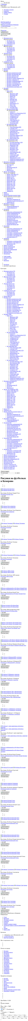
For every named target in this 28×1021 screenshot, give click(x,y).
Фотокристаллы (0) (12, 385)
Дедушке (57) (13, 324)
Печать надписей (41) (9, 457)
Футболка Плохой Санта (7, 806)
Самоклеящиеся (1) (12, 421)
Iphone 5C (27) (10, 403)
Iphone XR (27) (11, 395)
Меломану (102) (14, 368)
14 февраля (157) (14, 338)
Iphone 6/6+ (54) (11, 400)
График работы (8, 12)
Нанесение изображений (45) (11, 459)
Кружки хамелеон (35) (13, 301)
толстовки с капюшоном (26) (14, 443)
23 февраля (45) (14, 339)
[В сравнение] (4, 485)
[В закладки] (4, 486)
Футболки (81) (7, 422)
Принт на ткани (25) (9, 468)
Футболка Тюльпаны (6, 559)
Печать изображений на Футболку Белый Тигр (13, 593)
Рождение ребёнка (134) (16, 356)
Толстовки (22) (11, 279)
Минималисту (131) (15, 377)
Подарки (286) (7, 314)
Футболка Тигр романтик (7, 511)
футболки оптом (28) (12, 432)
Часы (5, 981)
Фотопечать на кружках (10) (14, 313)
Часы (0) (9, 384)
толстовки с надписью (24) (14, 445)
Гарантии (6, 11)
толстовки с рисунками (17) (14, 446)
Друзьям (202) (13, 331)
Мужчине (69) (13, 318)
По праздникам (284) (12, 332)
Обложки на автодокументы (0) (15, 416)
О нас (5, 259)
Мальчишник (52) (14, 353)
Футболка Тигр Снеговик (7, 906)
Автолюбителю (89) (15, 371)
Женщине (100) (14, 317)
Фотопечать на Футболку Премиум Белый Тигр (13, 645)
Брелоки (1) (10, 413)
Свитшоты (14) (11, 275)
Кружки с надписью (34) (13, 308)
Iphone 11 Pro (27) (11, 392)
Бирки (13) (6, 409)
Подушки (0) (10, 382)
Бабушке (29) (13, 322)
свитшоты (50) (7, 449)
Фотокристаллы (8, 982)
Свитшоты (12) (11, 288)
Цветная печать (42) (9, 461)
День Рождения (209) (15, 347)
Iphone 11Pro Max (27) (12, 390)
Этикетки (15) (7, 410)
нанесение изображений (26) (14, 424)
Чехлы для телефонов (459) (11, 389)
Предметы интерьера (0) (10, 381)
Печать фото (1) (8, 296)
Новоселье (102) (14, 357)
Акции (5, 928)
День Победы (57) (14, 342)
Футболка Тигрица (6, 543)
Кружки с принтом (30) (13, 311)
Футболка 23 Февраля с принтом (9, 680)
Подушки (6, 980)
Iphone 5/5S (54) (11, 402)
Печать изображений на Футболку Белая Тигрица (14, 755)
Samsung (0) (10, 407)
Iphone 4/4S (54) (11, 404)
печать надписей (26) (12, 442)
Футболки (6, 264)
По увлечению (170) (12, 360)
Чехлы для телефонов (9, 987)
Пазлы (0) (9, 386)
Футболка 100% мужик (7, 576)
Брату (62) (12, 328)
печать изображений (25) (13, 425)
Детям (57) (13, 325)
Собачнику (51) (14, 365)
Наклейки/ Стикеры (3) (10, 418)
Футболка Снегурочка (6, 889)
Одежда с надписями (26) (10, 466)
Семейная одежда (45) (9, 290)
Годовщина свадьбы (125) (17, 350)
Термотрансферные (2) (13, 420)
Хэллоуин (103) (14, 345)
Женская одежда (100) (9, 276)
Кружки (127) (7, 297)
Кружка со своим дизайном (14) (15, 304)
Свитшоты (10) (11, 294)
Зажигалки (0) (10, 417)
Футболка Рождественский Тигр (9, 823)
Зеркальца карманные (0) (13, 414)
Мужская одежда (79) (9, 271)
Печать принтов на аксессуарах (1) (13, 411)
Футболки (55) (11, 278)
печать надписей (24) (12, 427)
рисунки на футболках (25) (14, 429)
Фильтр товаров (5, 471)
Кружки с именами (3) (13, 306)
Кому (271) (10, 315)
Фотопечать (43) (8, 463)
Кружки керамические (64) (14, 299)
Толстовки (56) (8, 438)
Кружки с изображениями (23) (15, 307)
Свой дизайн (7, 256)
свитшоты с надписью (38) (14, 450)
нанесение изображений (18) (14, 439)
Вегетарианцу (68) (15, 363)
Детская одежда (8, 963)
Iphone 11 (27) (10, 393)
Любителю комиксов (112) (17, 378)
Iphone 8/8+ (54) (11, 397)
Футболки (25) (11, 292)
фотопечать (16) (11, 453)
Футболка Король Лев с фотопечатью (10, 697)
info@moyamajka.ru (6, 22)
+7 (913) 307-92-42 (5, 26)
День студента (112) (15, 336)
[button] (4, 4)
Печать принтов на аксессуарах (12, 989)
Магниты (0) (10, 388)
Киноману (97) (14, 375)
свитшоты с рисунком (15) (14, 452)
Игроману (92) (14, 367)
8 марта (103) (13, 340)
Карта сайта (7, 929)
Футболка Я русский (6, 771)
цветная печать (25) (12, 435)
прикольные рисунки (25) (13, 428)
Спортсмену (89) (14, 374)
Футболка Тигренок (6, 527)
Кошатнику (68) (14, 364)
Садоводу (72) (13, 370)
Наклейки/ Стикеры (9, 991)
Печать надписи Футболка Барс (9, 611)
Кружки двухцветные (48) (14, 300)
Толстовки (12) (11, 286)
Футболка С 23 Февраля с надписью (10, 714)
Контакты (6, 260)
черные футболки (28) (13, 436)
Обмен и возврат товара (10, 924)
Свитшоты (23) (11, 281)
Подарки (6, 951)
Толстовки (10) (11, 293)
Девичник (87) (14, 352)
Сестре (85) (13, 329)
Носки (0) (9, 282)
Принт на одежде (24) (9, 454)
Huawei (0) (9, 406)
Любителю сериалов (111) (17, 379)
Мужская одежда (8, 952)
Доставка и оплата (9, 9)
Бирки (5, 988)
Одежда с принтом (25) (10, 464)
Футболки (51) (11, 272)
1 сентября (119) (14, 343)
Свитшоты (6, 956)
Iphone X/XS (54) (11, 396)
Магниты (6, 985)
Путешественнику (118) (16, 361)
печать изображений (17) (13, 441)
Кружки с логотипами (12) (14, 310)
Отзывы (6, 14)
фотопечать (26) (11, 431)
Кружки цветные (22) (12, 303)
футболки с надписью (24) (14, 434)
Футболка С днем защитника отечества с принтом (14, 735)
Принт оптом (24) (8, 460)
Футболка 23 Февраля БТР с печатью (10, 662)
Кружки (6, 978)
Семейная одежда (8, 969)
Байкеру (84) (13, 372)
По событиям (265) (12, 346)
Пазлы (5, 984)
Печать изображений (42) (10, 456)
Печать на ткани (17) (9, 467)
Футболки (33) (11, 285)
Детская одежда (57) (9, 283)
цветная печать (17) (12, 448)
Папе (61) (12, 321)
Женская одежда (8, 958)
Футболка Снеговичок (7, 873)
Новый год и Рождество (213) (18, 335)
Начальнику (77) (14, 326)
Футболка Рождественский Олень (10, 857)
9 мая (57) (12, 333)
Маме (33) (12, 320)
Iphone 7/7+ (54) (11, 399)
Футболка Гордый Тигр (7, 494)
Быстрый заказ (4, 499)
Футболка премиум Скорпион (9, 789)
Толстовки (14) (11, 274)
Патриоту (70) (13, 354)
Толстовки (6, 955)
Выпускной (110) (14, 358)
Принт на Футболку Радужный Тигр (10, 628)
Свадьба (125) (13, 349)
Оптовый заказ (8, 257)
